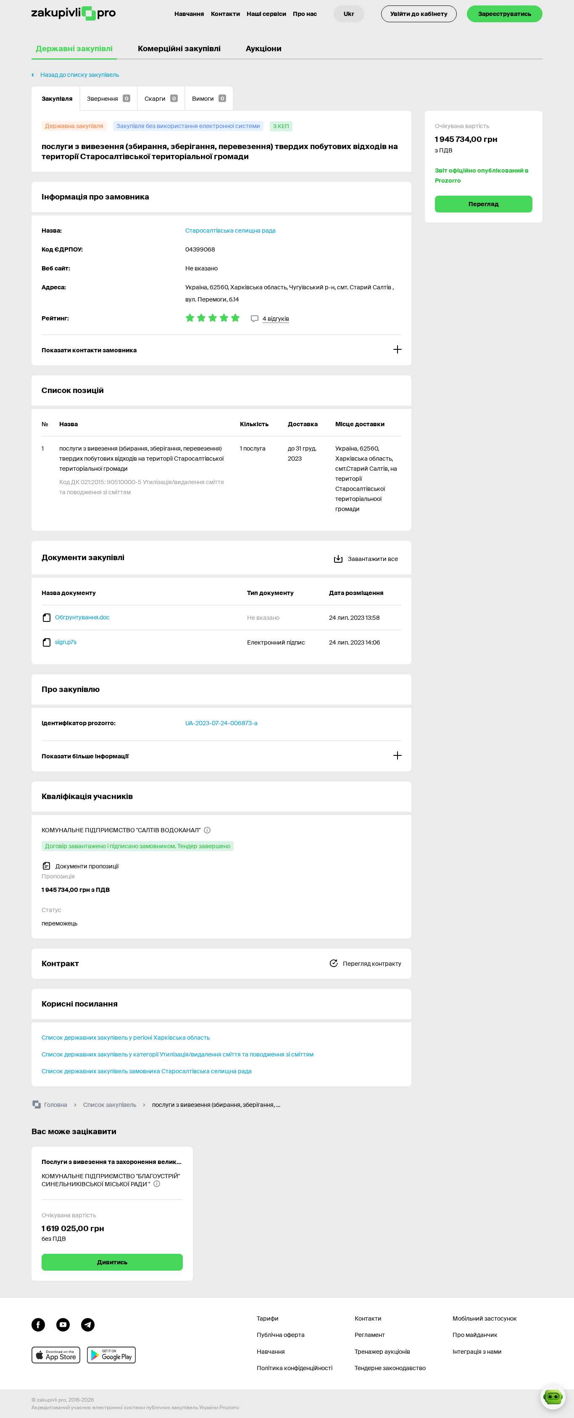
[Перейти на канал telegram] (88, 1324)
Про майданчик (475, 1335)
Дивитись (112, 1262)
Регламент (370, 1335)
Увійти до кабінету (419, 14)
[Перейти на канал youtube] (63, 1324)
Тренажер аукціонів (382, 1351)
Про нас (305, 14)
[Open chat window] (553, 1397)
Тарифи (268, 1318)
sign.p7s (65, 642)
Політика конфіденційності (294, 1368)
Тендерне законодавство (390, 1368)
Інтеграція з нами (477, 1351)
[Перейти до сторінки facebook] (38, 1324)
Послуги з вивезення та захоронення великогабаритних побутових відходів (112, 1162)
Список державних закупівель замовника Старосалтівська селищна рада (147, 1071)
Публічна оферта (281, 1335)
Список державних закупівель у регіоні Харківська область (126, 1037)
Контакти (225, 14)
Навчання (189, 14)
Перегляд (484, 204)
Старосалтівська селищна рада (230, 230)
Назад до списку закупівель (79, 75)
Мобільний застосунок (485, 1318)
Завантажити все (372, 559)
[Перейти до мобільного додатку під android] (111, 1355)
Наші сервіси (266, 14)
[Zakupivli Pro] (74, 13)
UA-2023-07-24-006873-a (221, 723)
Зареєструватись (504, 14)
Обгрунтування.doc (82, 617)
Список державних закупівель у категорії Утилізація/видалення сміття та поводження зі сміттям (177, 1054)
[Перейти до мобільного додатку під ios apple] (56, 1355)
